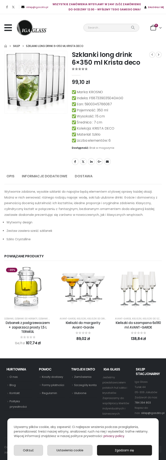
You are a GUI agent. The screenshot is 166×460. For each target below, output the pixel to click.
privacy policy (114, 436)
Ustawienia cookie (69, 450)
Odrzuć (28, 450)
